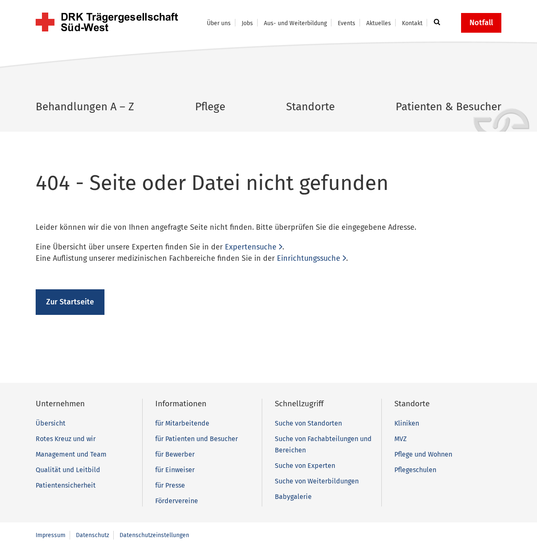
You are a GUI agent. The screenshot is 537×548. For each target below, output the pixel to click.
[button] (435, 22)
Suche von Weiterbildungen (317, 481)
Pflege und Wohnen (423, 454)
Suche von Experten (305, 466)
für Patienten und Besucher (196, 439)
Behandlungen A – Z (85, 106)
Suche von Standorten (308, 423)
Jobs (247, 23)
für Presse (170, 485)
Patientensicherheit (66, 485)
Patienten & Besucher (448, 106)
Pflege (210, 106)
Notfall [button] (481, 22)
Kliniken (406, 423)
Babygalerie (293, 497)
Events (346, 23)
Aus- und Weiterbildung (295, 23)
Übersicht (50, 423)
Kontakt (412, 23)
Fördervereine (176, 501)
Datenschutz (92, 535)
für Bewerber (175, 454)
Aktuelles (378, 23)
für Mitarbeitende (182, 423)
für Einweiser (175, 470)
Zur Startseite (70, 301)
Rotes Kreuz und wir (66, 439)
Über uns (219, 23)
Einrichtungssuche (308, 258)
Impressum (50, 535)
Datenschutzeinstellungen (154, 535)
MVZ (400, 439)
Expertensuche (250, 247)
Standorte (310, 106)
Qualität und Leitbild (68, 470)
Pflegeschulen (415, 470)
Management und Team (71, 454)
